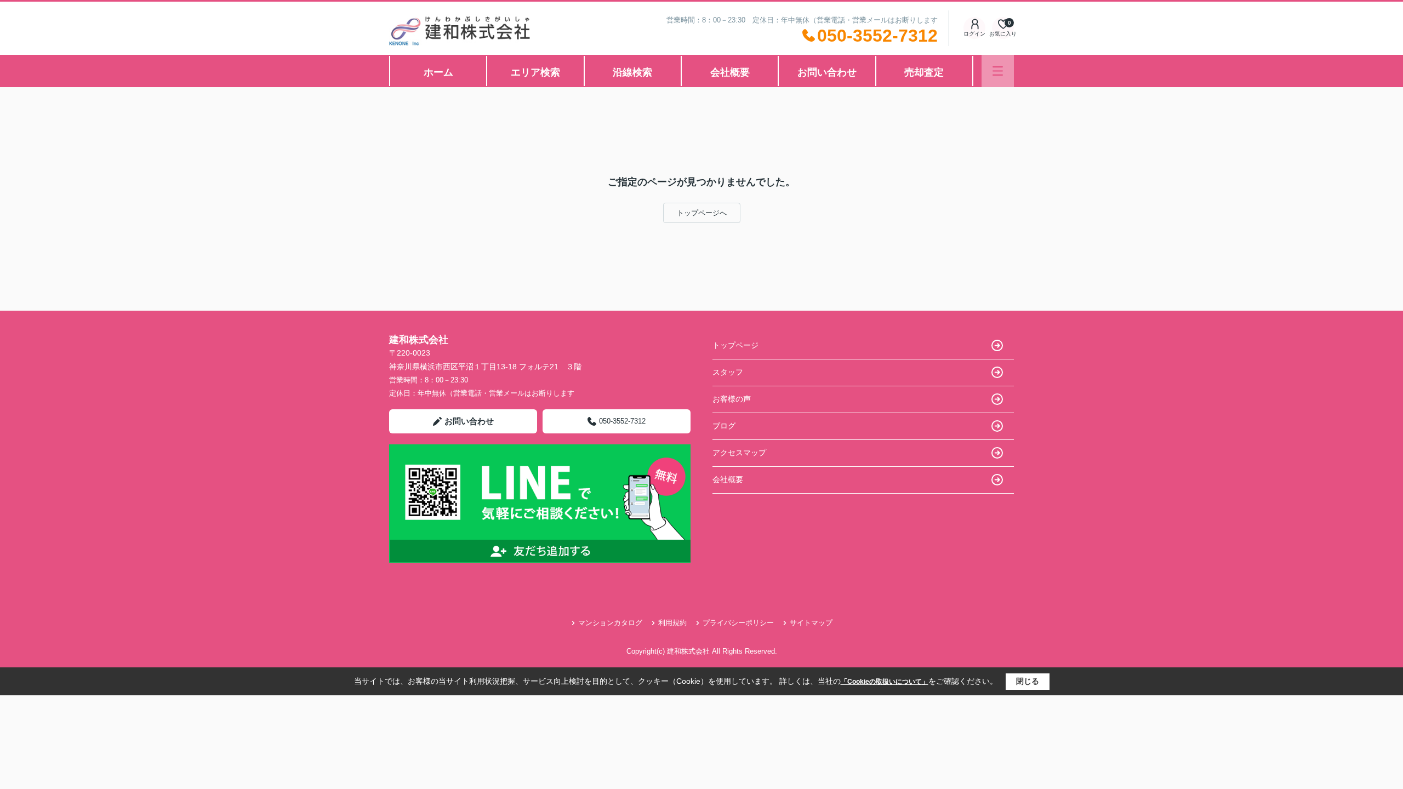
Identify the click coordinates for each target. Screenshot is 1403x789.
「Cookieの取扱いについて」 (884, 681)
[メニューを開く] (997, 71)
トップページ (735, 345)
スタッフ (727, 372)
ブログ (723, 425)
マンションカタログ (610, 623)
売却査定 (924, 72)
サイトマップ (811, 623)
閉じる (1027, 681)
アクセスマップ (739, 452)
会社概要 (730, 72)
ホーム (438, 72)
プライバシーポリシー (738, 623)
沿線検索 (632, 72)
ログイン (974, 34)
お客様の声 (731, 399)
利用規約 (672, 623)
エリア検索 (535, 72)
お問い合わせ (827, 72)
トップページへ (702, 213)
